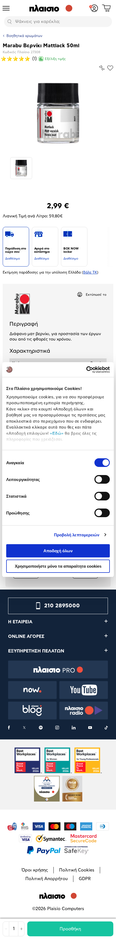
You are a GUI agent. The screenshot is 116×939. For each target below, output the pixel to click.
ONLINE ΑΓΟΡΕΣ (26, 636)
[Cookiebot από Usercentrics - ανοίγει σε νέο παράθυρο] (86, 369)
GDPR (85, 879)
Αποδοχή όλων (58, 550)
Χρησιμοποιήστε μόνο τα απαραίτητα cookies (58, 566)
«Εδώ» (57, 433)
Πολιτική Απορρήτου (46, 879)
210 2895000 (62, 605)
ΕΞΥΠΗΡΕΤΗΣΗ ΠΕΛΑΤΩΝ (36, 651)
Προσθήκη (70, 929)
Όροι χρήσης (35, 870)
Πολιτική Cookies (76, 870)
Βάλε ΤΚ (90, 272)
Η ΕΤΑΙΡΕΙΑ (20, 622)
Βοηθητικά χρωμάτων (24, 36)
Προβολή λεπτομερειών (77, 535)
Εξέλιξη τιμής (55, 58)
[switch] (102, 479)
